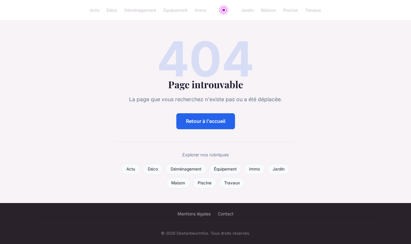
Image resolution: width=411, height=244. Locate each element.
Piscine (290, 10)
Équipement (175, 10)
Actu (94, 10)
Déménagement (140, 10)
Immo (200, 10)
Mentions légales (194, 213)
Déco (112, 10)
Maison (268, 10)
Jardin (247, 10)
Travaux (313, 10)
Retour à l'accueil (205, 121)
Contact (225, 213)
